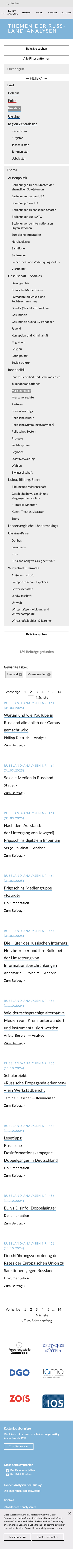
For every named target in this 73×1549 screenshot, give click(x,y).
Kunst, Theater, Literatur (28, 511)
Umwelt (17, 602)
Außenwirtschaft (23, 575)
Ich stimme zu (17, 1537)
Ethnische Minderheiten (27, 290)
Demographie (20, 283)
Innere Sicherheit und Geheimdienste (36, 377)
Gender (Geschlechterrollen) (30, 308)
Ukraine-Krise (18, 533)
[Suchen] (7, 3)
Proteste (17, 438)
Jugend (16, 328)
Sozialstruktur (21, 362)
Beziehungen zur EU (25, 203)
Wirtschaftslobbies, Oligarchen (32, 620)
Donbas (17, 540)
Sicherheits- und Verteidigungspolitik (36, 262)
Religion (17, 349)
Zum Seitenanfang (38, 1321)
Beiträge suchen (36, 48)
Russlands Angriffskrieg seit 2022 (33, 561)
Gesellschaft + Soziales (25, 276)
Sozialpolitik (20, 355)
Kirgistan (17, 138)
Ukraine (14, 116)
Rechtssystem (21, 445)
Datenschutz (10, 1518)
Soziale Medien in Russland (28, 778)
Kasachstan (19, 131)
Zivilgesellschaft (22, 472)
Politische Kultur (23, 417)
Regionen (18, 452)
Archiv (39, 13)
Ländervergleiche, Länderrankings (33, 526)
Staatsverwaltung (23, 458)
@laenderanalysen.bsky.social (22, 1490)
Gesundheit (19, 314)
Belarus (13, 93)
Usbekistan (19, 158)
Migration (18, 342)
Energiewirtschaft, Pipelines (30, 582)
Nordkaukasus (21, 241)
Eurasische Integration (26, 234)
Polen (12, 100)
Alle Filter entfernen (36, 58)
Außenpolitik (17, 178)
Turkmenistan (20, 151)
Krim (15, 554)
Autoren (66, 13)
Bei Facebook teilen (22, 1470)
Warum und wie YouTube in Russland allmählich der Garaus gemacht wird (32, 722)
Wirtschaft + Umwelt (23, 568)
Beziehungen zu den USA (28, 196)
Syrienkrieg (19, 255)
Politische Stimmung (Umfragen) (33, 424)
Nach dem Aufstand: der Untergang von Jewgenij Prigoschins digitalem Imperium (32, 833)
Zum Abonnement (18, 1446)
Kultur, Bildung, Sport (24, 479)
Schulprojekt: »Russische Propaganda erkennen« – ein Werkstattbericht (35, 1083)
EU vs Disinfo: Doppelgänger (30, 1208)
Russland (14, 108)
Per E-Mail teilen (20, 1474)
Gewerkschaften (22, 589)
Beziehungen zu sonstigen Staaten (34, 209)
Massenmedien (21, 390)
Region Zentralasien (22, 124)
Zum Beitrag (13, 745)
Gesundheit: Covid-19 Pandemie (33, 321)
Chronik (52, 13)
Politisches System (24, 431)
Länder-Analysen (12, 12)
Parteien (17, 404)
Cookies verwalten (47, 1537)
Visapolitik (18, 268)
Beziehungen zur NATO (27, 216)
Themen (26, 13)
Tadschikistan (20, 144)
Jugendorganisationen (26, 383)
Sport (15, 518)
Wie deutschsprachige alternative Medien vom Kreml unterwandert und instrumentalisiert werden (34, 1020)
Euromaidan (19, 547)
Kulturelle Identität (24, 505)
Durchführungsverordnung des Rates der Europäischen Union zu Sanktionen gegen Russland (34, 1263)
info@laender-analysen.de (20, 1507)
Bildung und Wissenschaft (29, 486)
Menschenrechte (23, 397)
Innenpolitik (16, 370)
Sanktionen (19, 248)
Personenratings (22, 411)
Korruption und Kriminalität (30, 335)
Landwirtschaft (21, 595)
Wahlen (17, 465)
